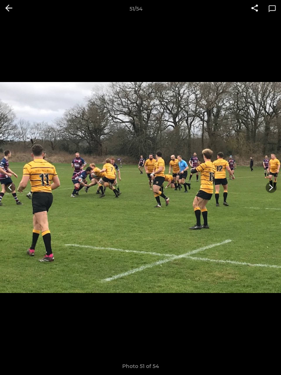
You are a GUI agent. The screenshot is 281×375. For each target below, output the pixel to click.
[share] (254, 9)
